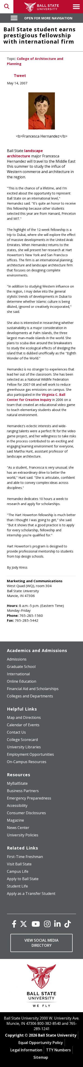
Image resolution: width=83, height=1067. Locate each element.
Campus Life (17, 871)
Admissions (17, 659)
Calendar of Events (23, 724)
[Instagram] (47, 924)
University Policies (22, 835)
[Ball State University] (41, 987)
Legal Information (26, 1049)
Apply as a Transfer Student (31, 893)
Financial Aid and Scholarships (33, 688)
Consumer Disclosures (26, 812)
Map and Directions (24, 717)
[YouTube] (36, 924)
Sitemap (40, 1057)
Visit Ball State (19, 864)
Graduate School (21, 666)
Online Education (21, 681)
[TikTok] (67, 924)
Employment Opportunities (30, 754)
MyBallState (17, 783)
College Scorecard (22, 739)
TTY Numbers (58, 1049)
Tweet (20, 75)
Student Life (17, 886)
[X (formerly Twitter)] (23, 924)
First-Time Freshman (25, 856)
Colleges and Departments (30, 696)
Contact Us (16, 732)
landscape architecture (25, 153)
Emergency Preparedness (29, 798)
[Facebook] (14, 924)
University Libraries (24, 747)
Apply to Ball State (23, 878)
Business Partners (23, 790)
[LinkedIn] (57, 924)
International (18, 673)
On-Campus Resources (26, 761)
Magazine (15, 820)
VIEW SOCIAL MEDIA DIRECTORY (41, 943)
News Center (18, 827)
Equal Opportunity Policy (40, 1042)
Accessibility (17, 805)
